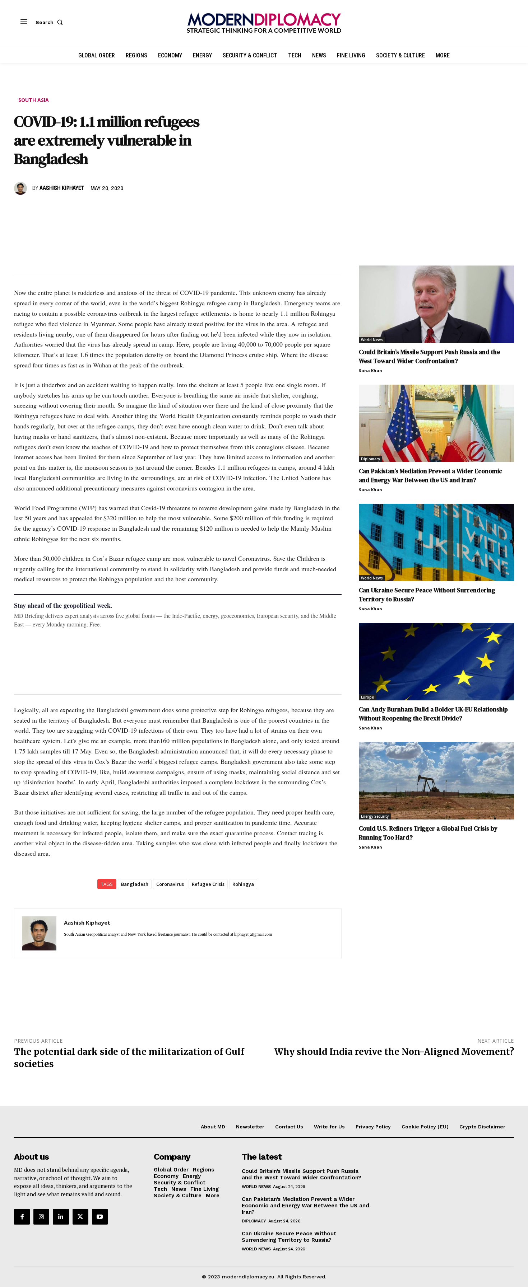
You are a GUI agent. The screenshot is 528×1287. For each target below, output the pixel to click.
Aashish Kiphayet (62, 188)
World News (372, 339)
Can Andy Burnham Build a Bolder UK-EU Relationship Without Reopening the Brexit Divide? (433, 714)
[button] (51, 22)
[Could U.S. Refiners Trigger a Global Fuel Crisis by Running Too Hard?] (436, 780)
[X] (38, 209)
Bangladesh (134, 884)
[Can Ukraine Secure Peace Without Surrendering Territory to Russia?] (436, 542)
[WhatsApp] (54, 209)
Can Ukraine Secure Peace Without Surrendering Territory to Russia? (289, 1236)
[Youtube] (100, 1217)
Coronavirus (170, 884)
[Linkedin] (71, 209)
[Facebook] (21, 209)
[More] (120, 209)
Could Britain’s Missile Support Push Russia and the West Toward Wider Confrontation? (429, 356)
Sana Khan (370, 370)
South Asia (33, 100)
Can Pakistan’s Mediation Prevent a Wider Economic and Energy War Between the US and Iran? (430, 475)
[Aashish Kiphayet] (21, 188)
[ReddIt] (87, 209)
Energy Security (375, 816)
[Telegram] (104, 209)
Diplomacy (370, 458)
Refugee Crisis (208, 884)
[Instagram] (41, 1217)
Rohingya (243, 884)
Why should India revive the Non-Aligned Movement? (394, 1051)
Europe (367, 697)
